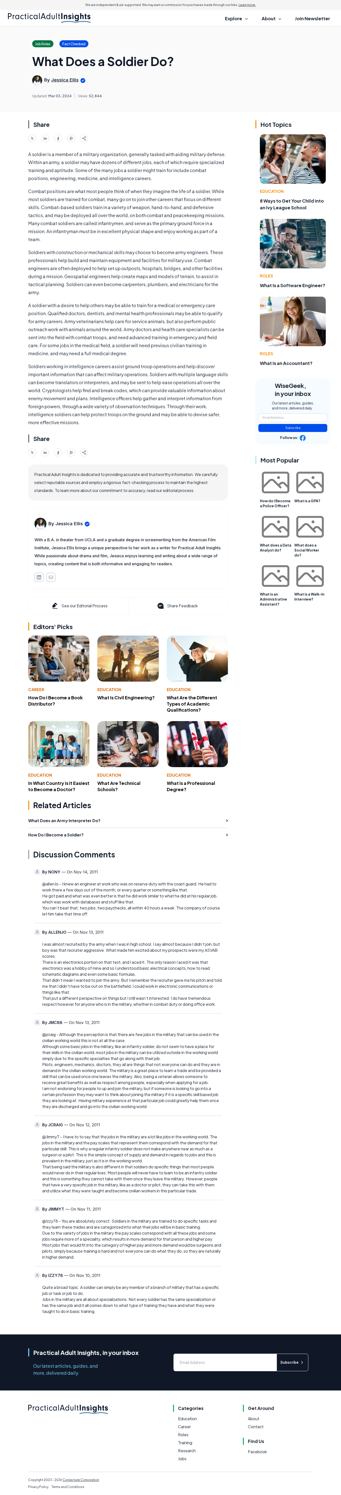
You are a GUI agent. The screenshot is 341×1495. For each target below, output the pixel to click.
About (253, 1418)
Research (187, 1450)
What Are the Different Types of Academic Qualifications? (192, 704)
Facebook (257, 1451)
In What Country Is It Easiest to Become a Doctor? (58, 786)
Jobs (182, 1458)
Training (185, 1442)
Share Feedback (182, 605)
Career (36, 689)
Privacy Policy (38, 1487)
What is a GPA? (307, 501)
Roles (266, 275)
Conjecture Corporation (81, 1480)
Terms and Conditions (67, 1487)
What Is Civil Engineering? (126, 697)
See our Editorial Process (84, 605)
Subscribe (293, 428)
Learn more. (247, 5)
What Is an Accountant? (286, 363)
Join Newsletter (312, 18)
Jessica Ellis (65, 80)
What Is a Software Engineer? (292, 285)
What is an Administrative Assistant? (273, 599)
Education (109, 689)
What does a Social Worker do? (306, 550)
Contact (256, 1426)
